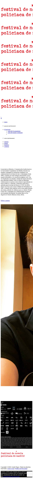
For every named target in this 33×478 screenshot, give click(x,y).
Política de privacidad (13, 476)
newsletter (9, 113)
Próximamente (28, 113)
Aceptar (5, 476)
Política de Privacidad (21, 468)
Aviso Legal (10, 468)
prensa (3, 113)
